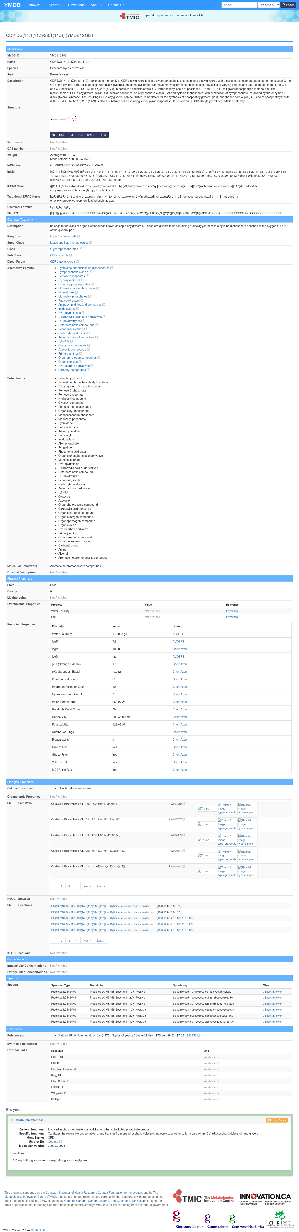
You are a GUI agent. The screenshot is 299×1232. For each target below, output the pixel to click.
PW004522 (175, 866)
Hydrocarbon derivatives (74, 366)
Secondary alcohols (71, 329)
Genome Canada (75, 1201)
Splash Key (180, 985)
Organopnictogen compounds (77, 357)
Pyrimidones (66, 292)
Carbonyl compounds (72, 370)
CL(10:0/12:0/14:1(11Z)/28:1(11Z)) (173, 924)
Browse (35, 5)
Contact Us (116, 5)
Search (54, 5)
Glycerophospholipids (64, 249)
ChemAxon (180, 649)
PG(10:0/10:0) (59, 906)
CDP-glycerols (59, 255)
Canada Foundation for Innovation (120, 1192)
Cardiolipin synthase (29, 1120)
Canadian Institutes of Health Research (71, 1192)
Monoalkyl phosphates (73, 296)
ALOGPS (178, 634)
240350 (192, 1035)
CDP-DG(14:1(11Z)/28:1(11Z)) (88, 906)
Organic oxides (68, 361)
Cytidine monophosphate (124, 906)
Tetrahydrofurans (69, 321)
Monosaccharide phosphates (77, 288)
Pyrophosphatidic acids (73, 272)
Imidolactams (67, 308)
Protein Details (278, 1120)
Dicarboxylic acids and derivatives (80, 317)
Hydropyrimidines (70, 313)
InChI (103, 134)
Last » (101, 886)
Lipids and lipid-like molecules (69, 242)
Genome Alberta (98, 1201)
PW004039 (175, 835)
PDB (80, 134)
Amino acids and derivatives (76, 337)
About (95, 5)
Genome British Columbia (133, 1201)
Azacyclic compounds (72, 349)
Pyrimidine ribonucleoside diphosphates (84, 268)
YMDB (12, 5)
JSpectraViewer (272, 991)
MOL (61, 134)
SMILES (91, 134)
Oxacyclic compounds (72, 345)
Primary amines (68, 353)
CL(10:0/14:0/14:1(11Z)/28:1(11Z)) (173, 930)
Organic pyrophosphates (74, 284)
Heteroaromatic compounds (76, 325)
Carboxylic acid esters (72, 333)
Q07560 (53, 1141)
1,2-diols (64, 341)
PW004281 (175, 851)
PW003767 (175, 819)
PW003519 (175, 804)
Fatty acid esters (69, 300)
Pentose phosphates (72, 276)
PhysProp (232, 611)
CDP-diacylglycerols (63, 261)
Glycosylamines (68, 280)
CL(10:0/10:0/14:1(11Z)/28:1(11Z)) (173, 918)
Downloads (76, 5)
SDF (71, 134)
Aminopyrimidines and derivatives (80, 304)
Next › (87, 886)
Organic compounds (63, 236)
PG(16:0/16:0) (59, 912)
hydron (146, 906)
